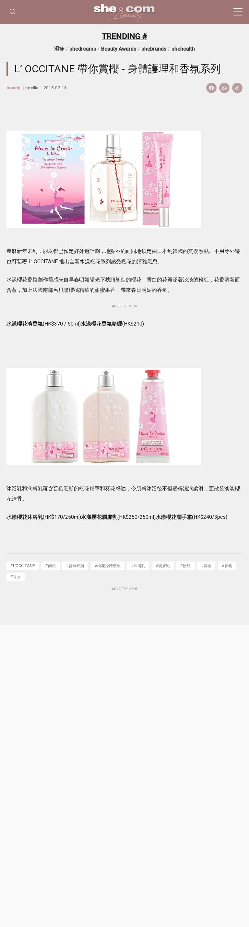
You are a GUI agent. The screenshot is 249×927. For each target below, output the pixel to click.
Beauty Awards (118, 49)
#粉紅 (185, 565)
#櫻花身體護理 (108, 565)
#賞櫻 (206, 565)
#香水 (15, 576)
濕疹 (59, 49)
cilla (34, 87)
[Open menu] (238, 12)
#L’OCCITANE (22, 565)
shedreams (82, 49)
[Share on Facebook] (211, 88)
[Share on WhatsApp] (224, 88)
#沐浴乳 (138, 565)
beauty (13, 87)
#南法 (50, 565)
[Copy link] (237, 88)
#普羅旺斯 (75, 565)
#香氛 (227, 565)
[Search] (12, 12)
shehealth (183, 49)
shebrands (154, 49)
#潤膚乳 (163, 565)
